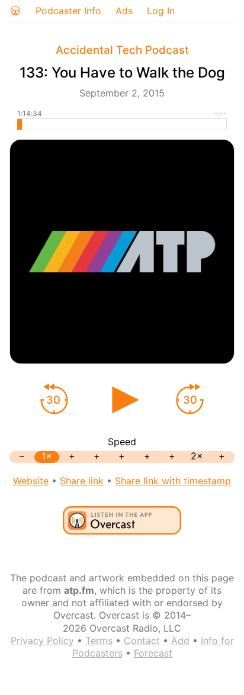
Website (31, 481)
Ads (124, 11)
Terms (99, 640)
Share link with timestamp (173, 481)
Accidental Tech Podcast (122, 50)
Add (180, 640)
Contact (142, 640)
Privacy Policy (42, 640)
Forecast (153, 653)
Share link (82, 481)
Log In (161, 11)
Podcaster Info (68, 11)
